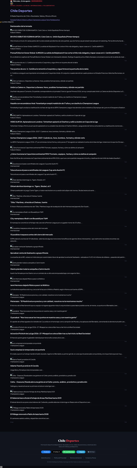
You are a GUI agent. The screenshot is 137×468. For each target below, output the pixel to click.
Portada (13, 20)
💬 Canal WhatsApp (68, 452)
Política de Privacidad (60, 458)
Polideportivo (55, 20)
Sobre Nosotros (45, 458)
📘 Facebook (45, 452)
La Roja (29, 20)
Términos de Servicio (76, 458)
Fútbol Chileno (21, 20)
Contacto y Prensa (90, 458)
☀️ (11, 3)
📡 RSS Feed (91, 452)
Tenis (48, 20)
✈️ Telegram (81, 452)
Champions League (39, 20)
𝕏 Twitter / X (56, 452)
